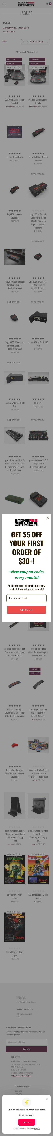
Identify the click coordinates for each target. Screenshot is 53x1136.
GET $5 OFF (26, 609)
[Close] (47, 517)
